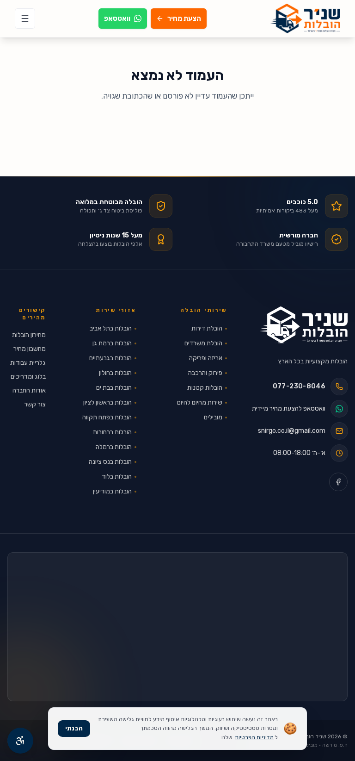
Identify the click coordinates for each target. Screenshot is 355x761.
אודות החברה (29, 390)
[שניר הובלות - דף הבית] (304, 324)
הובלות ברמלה (114, 447)
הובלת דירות (206, 328)
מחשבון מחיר (29, 349)
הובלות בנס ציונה (110, 462)
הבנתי (74, 728)
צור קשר (35, 404)
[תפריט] (25, 18)
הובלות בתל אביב (111, 328)
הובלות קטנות (204, 388)
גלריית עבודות (28, 363)
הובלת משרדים (203, 343)
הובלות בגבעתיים (110, 358)
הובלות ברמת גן (112, 343)
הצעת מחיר (184, 18)
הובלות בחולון (115, 373)
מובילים (213, 417)
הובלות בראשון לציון (107, 402)
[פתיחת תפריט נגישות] (20, 741)
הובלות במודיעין (112, 491)
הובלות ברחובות (112, 432)
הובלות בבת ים (114, 388)
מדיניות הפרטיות (254, 737)
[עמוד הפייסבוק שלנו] (338, 482)
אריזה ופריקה (205, 358)
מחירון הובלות (29, 335)
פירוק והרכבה (205, 373)
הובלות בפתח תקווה (107, 417)
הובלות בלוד (117, 476)
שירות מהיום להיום (199, 402)
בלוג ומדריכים (28, 376)
